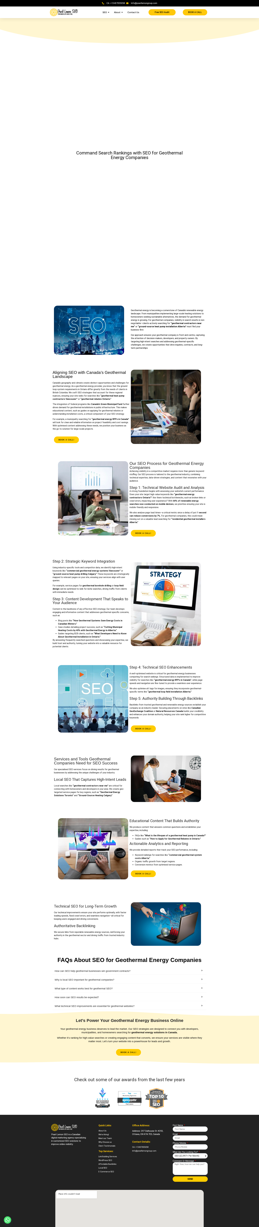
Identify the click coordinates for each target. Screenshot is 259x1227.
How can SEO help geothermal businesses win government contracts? (92, 971)
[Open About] (122, 12)
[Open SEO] (109, 12)
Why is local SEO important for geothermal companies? (84, 979)
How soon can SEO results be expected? (77, 997)
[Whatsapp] (7, 1220)
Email (175, 1134)
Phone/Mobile (180, 1143)
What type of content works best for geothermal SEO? (84, 988)
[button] (129, 971)
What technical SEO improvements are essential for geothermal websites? (94, 1006)
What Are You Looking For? (186, 1152)
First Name (178, 1125)
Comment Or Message (184, 1161)
